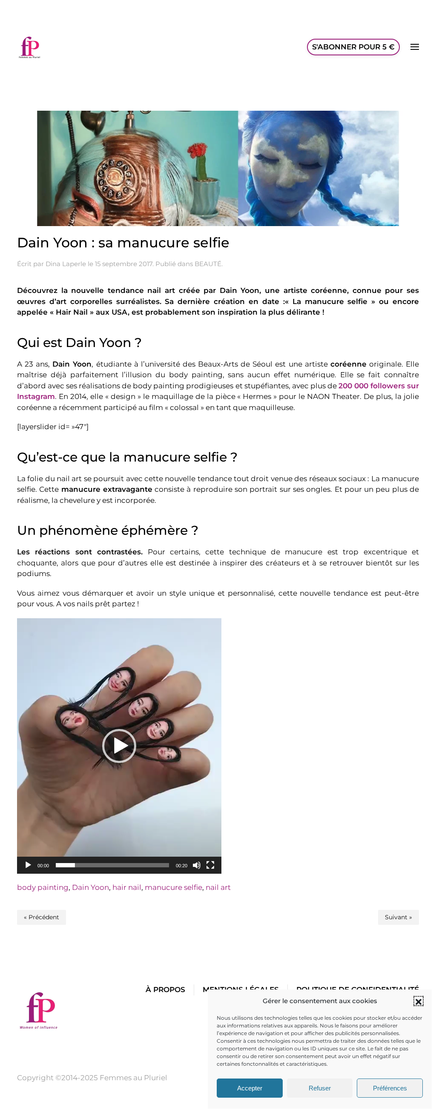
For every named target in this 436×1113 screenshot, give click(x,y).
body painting (43, 887)
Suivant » (398, 917)
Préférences (390, 1088)
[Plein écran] (210, 865)
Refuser (320, 1088)
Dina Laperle (66, 264)
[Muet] (196, 865)
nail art (218, 887)
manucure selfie (173, 887)
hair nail (126, 887)
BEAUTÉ (208, 264)
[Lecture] (28, 865)
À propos (165, 989)
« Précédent (41, 917)
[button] (418, 1001)
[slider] (112, 865)
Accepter (249, 1088)
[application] (119, 746)
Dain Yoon (90, 887)
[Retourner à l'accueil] (30, 47)
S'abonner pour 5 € (353, 47)
